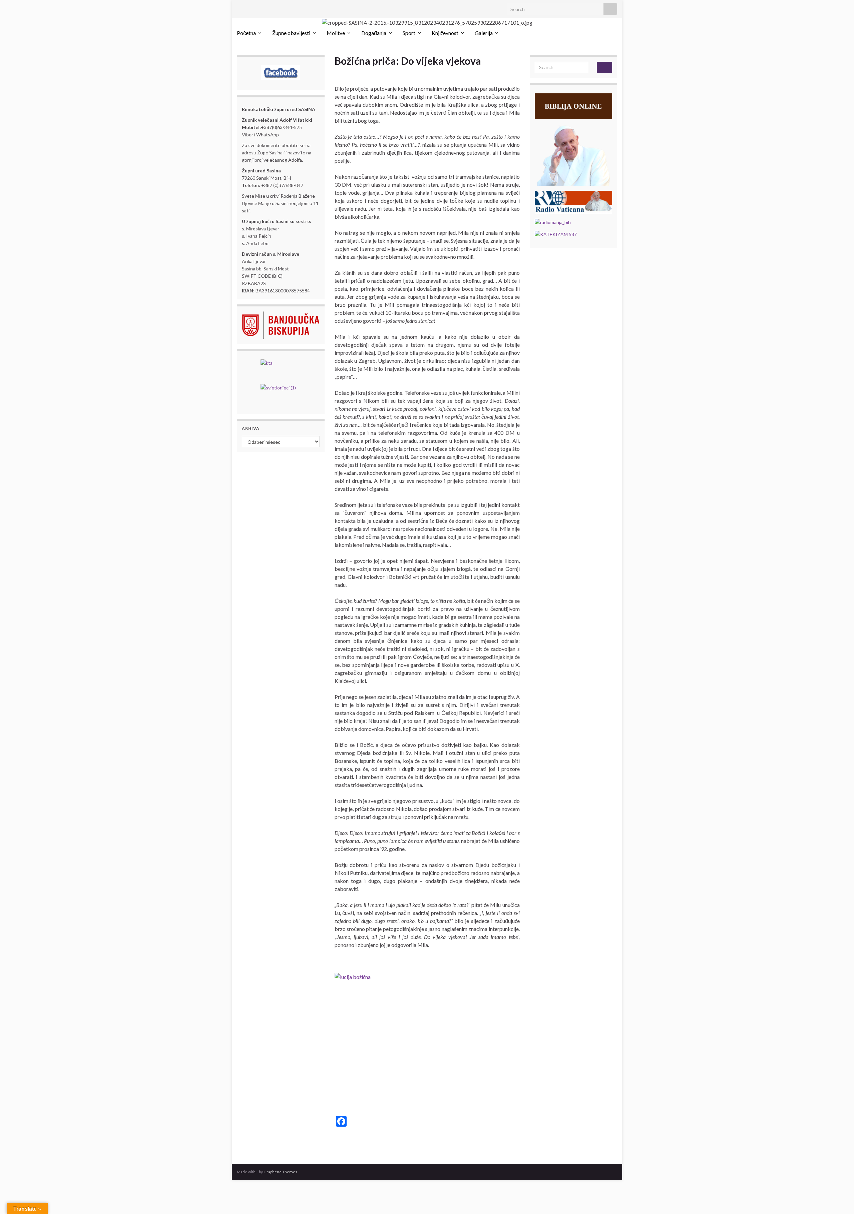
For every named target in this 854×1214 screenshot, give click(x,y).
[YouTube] (261, 7)
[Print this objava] (514, 72)
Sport (409, 33)
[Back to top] (839, 1199)
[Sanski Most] (240, 7)
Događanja (373, 33)
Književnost (445, 33)
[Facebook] (251, 7)
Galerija (484, 33)
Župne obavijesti (291, 33)
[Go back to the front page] (427, 22)
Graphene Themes (280, 1171)
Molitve (336, 33)
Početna (246, 33)
